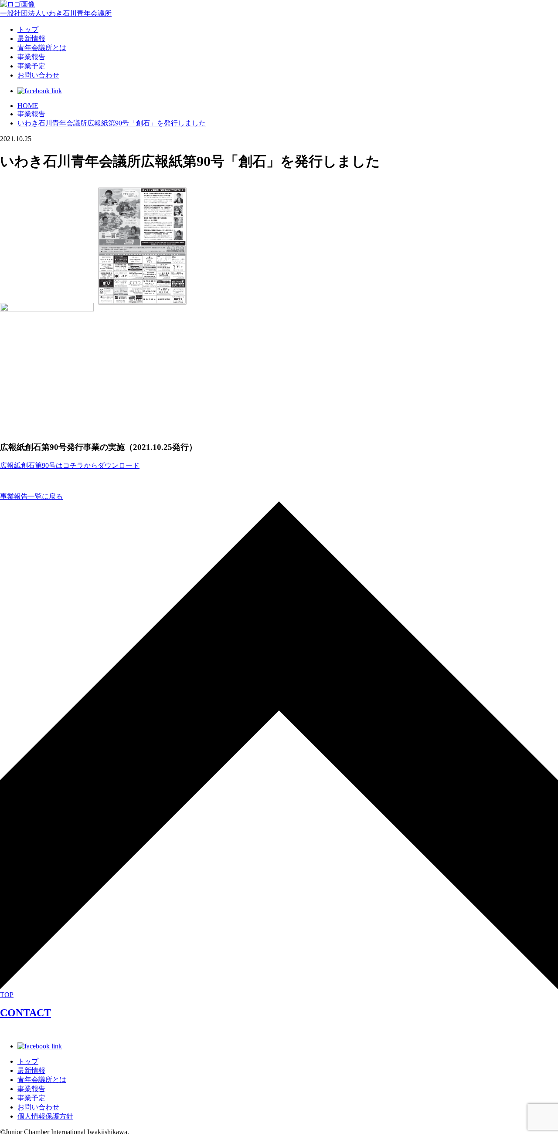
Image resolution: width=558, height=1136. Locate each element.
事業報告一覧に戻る (31, 496)
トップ (27, 29)
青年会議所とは (41, 47)
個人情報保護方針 (45, 1116)
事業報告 (31, 57)
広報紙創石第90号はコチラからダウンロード (70, 465)
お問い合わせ (38, 75)
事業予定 (31, 66)
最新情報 (31, 38)
